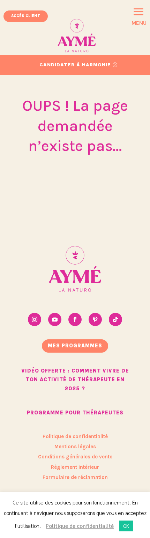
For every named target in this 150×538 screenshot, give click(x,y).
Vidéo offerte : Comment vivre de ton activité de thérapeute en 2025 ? (75, 380)
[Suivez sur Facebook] (75, 319)
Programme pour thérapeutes (75, 413)
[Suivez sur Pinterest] (95, 319)
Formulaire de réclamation (75, 477)
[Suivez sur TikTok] (115, 319)
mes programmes (75, 345)
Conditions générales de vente (75, 457)
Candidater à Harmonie (75, 65)
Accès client (25, 16)
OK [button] (126, 526)
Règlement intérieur (75, 467)
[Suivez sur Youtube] (54, 319)
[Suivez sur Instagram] (34, 319)
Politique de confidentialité (75, 436)
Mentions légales (75, 446)
